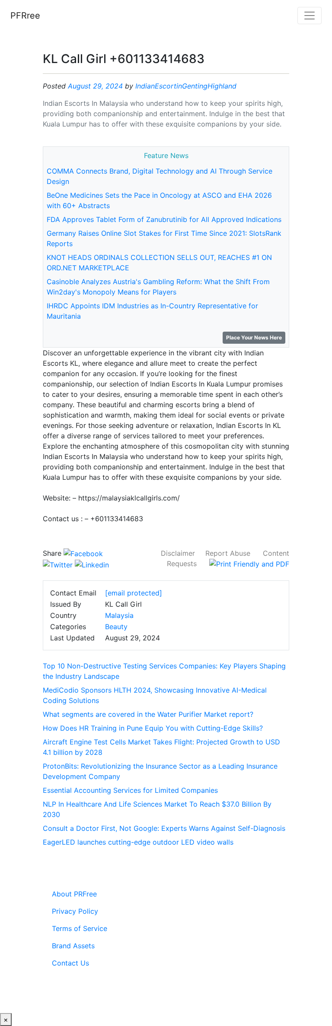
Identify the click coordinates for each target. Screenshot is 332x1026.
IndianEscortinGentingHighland (185, 86)
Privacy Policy (75, 911)
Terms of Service (79, 928)
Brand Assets (73, 945)
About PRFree (74, 894)
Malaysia (119, 615)
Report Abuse (227, 553)
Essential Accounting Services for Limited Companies (130, 790)
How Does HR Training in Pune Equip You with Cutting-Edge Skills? (153, 728)
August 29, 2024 (95, 86)
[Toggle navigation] (309, 15)
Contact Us (70, 963)
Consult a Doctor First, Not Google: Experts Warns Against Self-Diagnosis (164, 828)
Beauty (116, 626)
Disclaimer (178, 553)
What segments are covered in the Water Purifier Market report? (148, 714)
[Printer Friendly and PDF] (249, 563)
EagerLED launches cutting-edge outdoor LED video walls (138, 842)
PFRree (25, 15)
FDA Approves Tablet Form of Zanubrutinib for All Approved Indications (164, 219)
